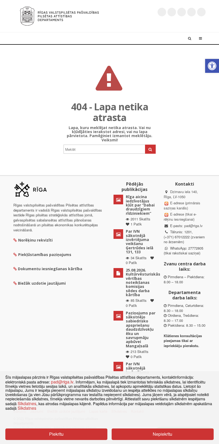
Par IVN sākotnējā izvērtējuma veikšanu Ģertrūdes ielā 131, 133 (139, 241)
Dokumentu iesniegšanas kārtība (50, 268)
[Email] (201, 12)
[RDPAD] (59, 15)
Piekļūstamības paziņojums (44, 254)
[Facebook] (171, 12)
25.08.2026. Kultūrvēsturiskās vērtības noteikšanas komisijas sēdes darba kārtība (143, 282)
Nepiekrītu (162, 434)
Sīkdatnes (27, 403)
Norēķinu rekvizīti (35, 240)
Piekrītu (56, 434)
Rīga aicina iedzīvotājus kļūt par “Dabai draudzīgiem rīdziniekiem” (140, 205)
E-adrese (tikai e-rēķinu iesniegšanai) (180, 217)
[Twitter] (162, 12)
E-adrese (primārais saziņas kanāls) (182, 205)
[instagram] (191, 12)
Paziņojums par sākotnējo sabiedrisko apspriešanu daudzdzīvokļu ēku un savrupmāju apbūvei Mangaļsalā (140, 329)
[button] (212, 66)
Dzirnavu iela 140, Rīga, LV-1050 (181, 194)
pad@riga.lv (193, 225)
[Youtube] (181, 12)
